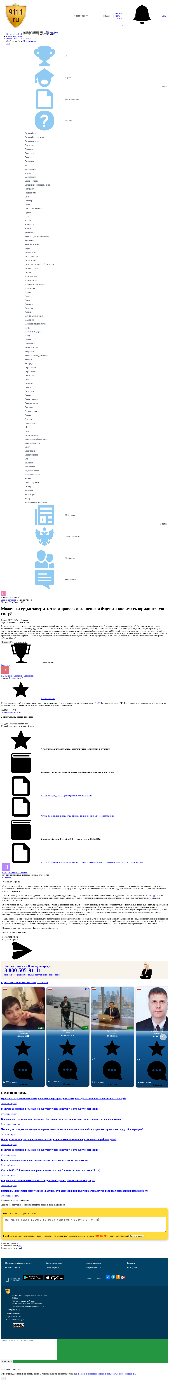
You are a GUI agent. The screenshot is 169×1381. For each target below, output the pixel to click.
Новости (28, 359)
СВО (27, 427)
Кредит (28, 300)
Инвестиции (30, 260)
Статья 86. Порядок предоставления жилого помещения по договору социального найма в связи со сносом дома (92, 862)
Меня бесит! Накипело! (35, 324)
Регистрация (42, 982)
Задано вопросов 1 (9, 600)
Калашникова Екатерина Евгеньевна (17, 676)
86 (99, 703)
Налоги (28, 340)
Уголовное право (32, 475)
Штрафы (28, 486)
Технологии (30, 467)
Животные (29, 224)
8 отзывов (6, 877)
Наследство (30, 344)
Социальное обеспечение (36, 439)
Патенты (29, 383)
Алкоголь (29, 149)
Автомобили (30, 133)
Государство (30, 189)
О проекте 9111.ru (93, 1268)
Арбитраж (29, 153)
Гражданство (30, 193)
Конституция (31, 280)
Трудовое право (32, 471)
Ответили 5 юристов (10, 1124)
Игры (27, 248)
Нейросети (29, 351)
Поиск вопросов (52, 1268)
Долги (27, 205)
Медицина (29, 320)
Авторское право (32, 141)
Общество (29, 375)
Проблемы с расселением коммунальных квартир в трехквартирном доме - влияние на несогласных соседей (63, 1098)
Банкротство (30, 169)
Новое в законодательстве (36, 355)
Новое (11, 39)
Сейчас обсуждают (14, 36)
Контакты (131, 1263)
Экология (29, 490)
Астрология (30, 161)
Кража (27, 296)
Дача (27, 197)
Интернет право (32, 268)
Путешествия (31, 411)
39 (154, 895)
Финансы (29, 478)
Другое (28, 212)
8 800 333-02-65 (102, 1236)
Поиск (33, 982)
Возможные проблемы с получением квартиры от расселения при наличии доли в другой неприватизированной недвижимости (74, 1190)
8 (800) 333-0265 (50, 32)
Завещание (29, 232)
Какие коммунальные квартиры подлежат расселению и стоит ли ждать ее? (44, 1160)
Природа (29, 407)
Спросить (23, 1084)
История (28, 272)
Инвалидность (31, 256)
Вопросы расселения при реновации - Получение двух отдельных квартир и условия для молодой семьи (61, 1119)
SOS (8, 43)
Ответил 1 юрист (9, 1103)
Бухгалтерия (30, 177)
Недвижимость (31, 347)
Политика (29, 391)
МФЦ (27, 336)
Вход (164, 16)
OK (3, 1379)
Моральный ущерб (33, 332)
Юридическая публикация (36, 502)
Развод (28, 415)
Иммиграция (30, 252)
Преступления (31, 403)
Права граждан (31, 399)
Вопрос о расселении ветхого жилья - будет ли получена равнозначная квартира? (48, 1180)
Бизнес (28, 173)
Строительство (31, 455)
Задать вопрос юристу (11, 712)
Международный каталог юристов (18, 1263)
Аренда (28, 157)
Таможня (29, 463)
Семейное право (32, 435)
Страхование (30, 451)
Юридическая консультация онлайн (50, 28)
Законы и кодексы (93, 1263)
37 (23, 905)
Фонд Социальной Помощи (14, 872)
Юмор (27, 498)
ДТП (27, 216)
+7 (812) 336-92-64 (13, 1317)
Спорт (27, 447)
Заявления (29, 240)
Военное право (31, 181)
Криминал (29, 304)
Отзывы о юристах (12, 1268)
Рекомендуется (7, 665)
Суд (26, 459)
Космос (28, 292)
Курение (28, 312)
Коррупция (30, 288)
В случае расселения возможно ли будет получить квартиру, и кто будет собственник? (50, 1108)
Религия (28, 419)
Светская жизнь (32, 423)
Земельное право (32, 244)
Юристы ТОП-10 (14, 34)
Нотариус (29, 363)
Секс (27, 431)
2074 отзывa (48, 698)
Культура (29, 308)
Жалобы (28, 220)
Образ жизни (30, 367)
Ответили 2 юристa (10, 1196)
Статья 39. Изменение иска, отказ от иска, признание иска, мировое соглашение (77, 816)
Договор (28, 201)
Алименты (29, 145)
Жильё (28, 228)
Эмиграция (30, 494)
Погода (28, 387)
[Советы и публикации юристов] (16, 15)
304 (20, 1246)
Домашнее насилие (33, 209)
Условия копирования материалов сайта (28, 1306)
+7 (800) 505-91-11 (12, 1310)
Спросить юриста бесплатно (117, 15)
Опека (27, 379)
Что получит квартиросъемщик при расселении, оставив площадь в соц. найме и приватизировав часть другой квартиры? (72, 1129)
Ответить (6, 642)
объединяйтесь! (52, 26)
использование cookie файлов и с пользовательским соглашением (105, 1374)
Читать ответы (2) (19, 642)
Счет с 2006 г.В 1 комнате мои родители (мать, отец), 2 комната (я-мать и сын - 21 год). (51, 1170)
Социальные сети (33, 443)
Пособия (28, 395)
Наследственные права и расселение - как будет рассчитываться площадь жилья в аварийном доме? (58, 1139)
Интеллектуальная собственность (40, 264)
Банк (27, 165)
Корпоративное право (34, 284)
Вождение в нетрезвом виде (37, 185)
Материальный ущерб (34, 316)
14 (18, 1243)
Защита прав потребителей (37, 236)
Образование (30, 371)
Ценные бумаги (32, 482)
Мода (27, 328)
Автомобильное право (35, 137)
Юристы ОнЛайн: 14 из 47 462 (15, 982)
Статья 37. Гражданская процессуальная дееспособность (66, 795)
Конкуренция (31, 276)
